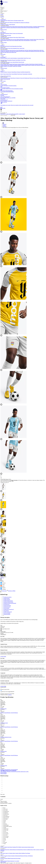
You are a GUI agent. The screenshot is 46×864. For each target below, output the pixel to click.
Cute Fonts (26, 50)
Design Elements (3, 40)
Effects (43, 39)
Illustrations (7, 33)
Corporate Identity (20, 58)
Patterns (11, 33)
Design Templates (13, 847)
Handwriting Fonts (15, 46)
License (1, 14)
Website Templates (24, 65)
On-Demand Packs (19, 849)
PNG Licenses (3, 81)
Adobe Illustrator (10, 37)
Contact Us (7, 853)
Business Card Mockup (33, 26)
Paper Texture (39, 39)
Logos (29, 58)
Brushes (4, 35)
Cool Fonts (7, 50)
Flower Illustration (15, 40)
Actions (1, 35)
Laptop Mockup (13, 27)
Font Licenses (2, 54)
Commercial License (4, 722)
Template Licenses (3, 68)
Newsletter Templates (17, 65)
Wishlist (19, 847)
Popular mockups (31, 847)
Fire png (8, 78)
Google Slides (2, 62)
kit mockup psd (6, 604)
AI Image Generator (11, 855)
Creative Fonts (21, 48)
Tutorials (10, 853)
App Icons (14, 39)
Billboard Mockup (41, 26)
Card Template (9, 66)
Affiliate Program (10, 858)
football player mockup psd (9, 609)
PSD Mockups (36, 27)
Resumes (13, 60)
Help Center (2, 853)
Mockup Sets (7, 22)
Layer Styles (9, 35)
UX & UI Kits (23, 60)
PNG (17, 847)
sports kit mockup (7, 614)
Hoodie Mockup (9, 26)
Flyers (27, 58)
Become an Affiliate (11, 590)
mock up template (7, 613)
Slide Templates (9, 64)
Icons (17, 33)
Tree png (5, 79)
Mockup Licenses (3, 29)
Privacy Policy (33, 849)
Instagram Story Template (8, 65)
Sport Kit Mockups (14, 712)
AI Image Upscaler (3, 855)
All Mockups (2, 19)
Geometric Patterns (33, 39)
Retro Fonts (9, 52)
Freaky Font (2, 50)
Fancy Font (16, 50)
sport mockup (6, 610)
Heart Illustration (27, 40)
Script (11, 46)
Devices (12, 20)
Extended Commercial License (5, 737)
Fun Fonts (23, 51)
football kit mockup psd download (10, 603)
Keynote (22, 62)
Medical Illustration (20, 39)
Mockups (2, 712)
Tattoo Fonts (31, 50)
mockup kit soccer (7, 606)
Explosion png (26, 78)
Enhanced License (3, 765)
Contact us (10, 694)
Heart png (2, 78)
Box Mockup (18, 27)
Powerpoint (8, 62)
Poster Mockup (26, 26)
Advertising (16, 20)
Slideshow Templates (25, 64)
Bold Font (13, 51)
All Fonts (2, 45)
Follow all (2, 577)
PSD (1, 33)
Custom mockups (12, 24)
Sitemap (28, 853)
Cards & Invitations (13, 58)
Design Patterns (26, 39)
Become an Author (3, 858)
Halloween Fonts (34, 51)
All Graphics (2, 32)
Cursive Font (11, 50)
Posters (5, 60)
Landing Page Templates (16, 66)
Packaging (5, 20)
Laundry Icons (3, 39)
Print (23, 20)
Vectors (3, 33)
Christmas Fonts (28, 51)
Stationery (20, 20)
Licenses (37, 849)
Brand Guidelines (22, 853)
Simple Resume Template (33, 64)
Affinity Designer (21, 37)
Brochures (2, 58)
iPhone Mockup (15, 26)
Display (20, 46)
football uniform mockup (8, 600)
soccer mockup (6, 608)
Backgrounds (20, 33)
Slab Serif (8, 46)
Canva (11, 62)
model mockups (7, 598)
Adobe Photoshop (3, 37)
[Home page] (3, 123)
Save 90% (2, 16)
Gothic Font (41, 50)
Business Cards (7, 58)
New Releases (21, 22)
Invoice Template (3, 64)
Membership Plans (3, 849)
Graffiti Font (2, 51)
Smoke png (44, 78)
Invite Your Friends (17, 858)
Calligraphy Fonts (8, 51)
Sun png (8, 79)
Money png (39, 78)
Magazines (2, 60)
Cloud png (18, 78)
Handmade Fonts (16, 48)
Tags (26, 853)
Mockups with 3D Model (14, 22)
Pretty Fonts (39, 51)
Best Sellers (2, 22)
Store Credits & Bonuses (11, 849)
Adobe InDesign (15, 62)
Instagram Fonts (36, 50)
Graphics (5, 847)
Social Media (18, 60)
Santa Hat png (13, 78)
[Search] (12, 115)
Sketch (17, 37)
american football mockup (8, 601)
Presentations (9, 60)
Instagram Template (40, 65)
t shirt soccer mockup (7, 597)
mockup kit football (7, 605)
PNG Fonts (2, 48)
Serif (1, 46)
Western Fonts (13, 52)
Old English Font (21, 50)
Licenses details (3, 656)
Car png (1, 79)
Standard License (3, 751)
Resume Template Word (32, 65)
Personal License (3, 708)
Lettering (6, 48)
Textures (14, 33)
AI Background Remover (19, 855)
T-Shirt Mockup (3, 26)
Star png (5, 78)
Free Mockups (26, 22)
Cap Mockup (8, 27)
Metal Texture (21, 40)
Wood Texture (9, 40)
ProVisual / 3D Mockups (28, 855)
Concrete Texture (33, 40)
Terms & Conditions (27, 849)
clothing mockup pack (8, 611)
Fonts (8, 847)
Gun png (35, 78)
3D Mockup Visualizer (4, 24)
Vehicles (8, 20)
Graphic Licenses (3, 42)
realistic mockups (7, 599)
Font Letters (4, 52)
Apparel (1, 20)
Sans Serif (4, 46)
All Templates (2, 57)
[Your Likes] (1, 108)
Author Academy (15, 853)
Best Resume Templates (17, 64)
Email (25, 58)
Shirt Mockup (2, 27)
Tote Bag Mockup (30, 27)
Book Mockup (20, 26)
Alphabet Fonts (18, 51)
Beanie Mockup (24, 27)
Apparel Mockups (7, 712)
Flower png (32, 78)
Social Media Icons (9, 39)
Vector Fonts (10, 48)
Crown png (22, 78)
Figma (14, 37)
